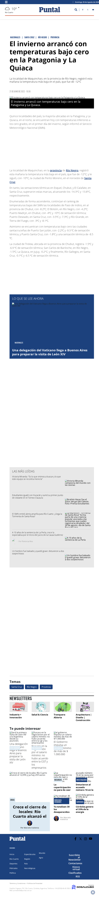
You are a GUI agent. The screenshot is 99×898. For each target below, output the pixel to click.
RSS (78, 876)
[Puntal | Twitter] (87, 10)
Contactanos (75, 863)
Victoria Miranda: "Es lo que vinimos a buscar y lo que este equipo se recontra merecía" (36, 477)
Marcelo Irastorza (31, 827)
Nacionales (58, 748)
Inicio (12, 854)
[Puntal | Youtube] (93, 10)
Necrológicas (29, 868)
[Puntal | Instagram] (85, 838)
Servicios (80, 802)
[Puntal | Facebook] (82, 10)
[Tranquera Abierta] (63, 707)
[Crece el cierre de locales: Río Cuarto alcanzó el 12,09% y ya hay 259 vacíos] (30, 787)
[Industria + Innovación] (19, 707)
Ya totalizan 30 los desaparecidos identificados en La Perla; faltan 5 (62, 813)
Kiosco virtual (76, 868)
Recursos (58, 780)
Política (13, 873)
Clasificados (75, 872)
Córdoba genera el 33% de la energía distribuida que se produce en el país (84, 813)
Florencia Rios (27, 541)
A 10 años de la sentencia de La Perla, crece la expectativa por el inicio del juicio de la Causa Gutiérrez (37, 533)
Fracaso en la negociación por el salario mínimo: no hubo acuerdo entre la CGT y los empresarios (40, 756)
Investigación (81, 780)
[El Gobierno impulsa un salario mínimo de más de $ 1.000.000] (63, 738)
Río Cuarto (14, 859)
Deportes (13, 863)
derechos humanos (58, 801)
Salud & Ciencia (40, 714)
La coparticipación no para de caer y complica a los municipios (62, 790)
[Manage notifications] (93, 892)
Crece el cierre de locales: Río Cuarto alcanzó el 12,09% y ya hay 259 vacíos (29, 816)
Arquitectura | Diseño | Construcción (84, 717)
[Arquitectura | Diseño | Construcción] (85, 707)
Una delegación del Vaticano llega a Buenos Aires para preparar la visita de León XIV (49, 352)
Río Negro (72, 170)
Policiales (14, 868)
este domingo (15, 748)
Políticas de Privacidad (34, 883)
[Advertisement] (73, 148)
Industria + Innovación (16, 716)
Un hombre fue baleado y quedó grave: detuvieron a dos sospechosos (38, 552)
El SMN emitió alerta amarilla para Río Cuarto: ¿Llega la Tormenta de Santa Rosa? (37, 515)
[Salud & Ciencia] (41, 707)
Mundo (42, 853)
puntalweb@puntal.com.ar (22, 890)
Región (27, 859)
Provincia (46, 686)
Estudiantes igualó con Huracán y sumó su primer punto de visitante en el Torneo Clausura (37, 496)
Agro (41, 857)
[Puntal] (18, 840)
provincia (56, 170)
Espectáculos (29, 854)
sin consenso (37, 748)
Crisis (12, 800)
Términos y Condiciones (18, 883)
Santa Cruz (16, 686)
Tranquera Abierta (59, 716)
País (26, 863)
